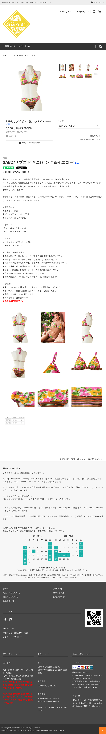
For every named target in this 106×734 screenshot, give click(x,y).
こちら (57, 707)
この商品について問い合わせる (71, 459)
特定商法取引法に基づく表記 (15, 632)
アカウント (97, 2)
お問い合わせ (24, 46)
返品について (95, 136)
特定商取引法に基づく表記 (90, 139)
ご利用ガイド (9, 46)
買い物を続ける (94, 459)
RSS (4, 628)
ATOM (11, 628)
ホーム (5, 55)
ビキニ (34, 55)
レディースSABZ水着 (20, 55)
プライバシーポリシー (12, 636)
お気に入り (13, 136)
